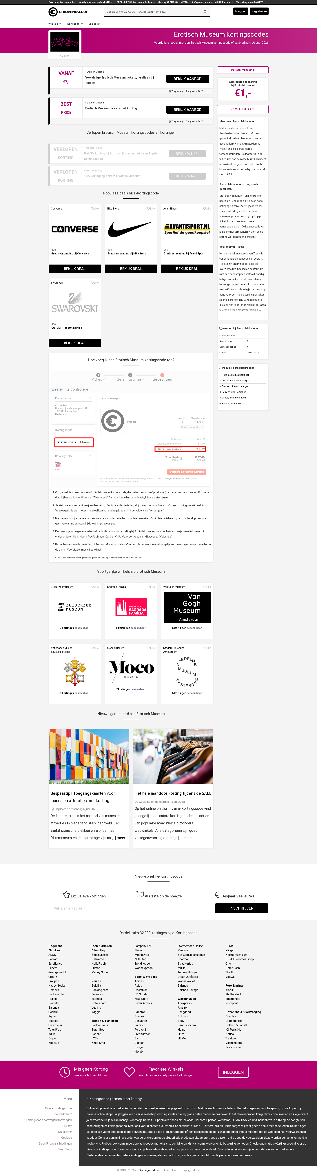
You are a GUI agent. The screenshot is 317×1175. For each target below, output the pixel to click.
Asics (138, 985)
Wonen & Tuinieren (105, 1021)
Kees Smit (98, 1043)
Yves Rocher (233, 1047)
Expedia (97, 999)
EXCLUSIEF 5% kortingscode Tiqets (136, 2)
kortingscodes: (68, 2)
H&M (181, 1034)
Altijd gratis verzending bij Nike (96, 2)
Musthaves (142, 955)
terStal (182, 968)
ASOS (52, 955)
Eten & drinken (102, 946)
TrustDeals (65, 1149)
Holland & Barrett (236, 1025)
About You (54, 950)
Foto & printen (235, 985)
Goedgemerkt (57, 972)
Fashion (140, 1012)
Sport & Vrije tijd (146, 977)
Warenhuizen (187, 999)
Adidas (139, 981)
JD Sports (141, 994)
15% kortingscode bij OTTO (248, 2)
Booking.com (100, 990)
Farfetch (140, 1025)
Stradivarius (185, 963)
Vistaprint (231, 1003)
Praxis (52, 999)
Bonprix (139, 1016)
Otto (228, 963)
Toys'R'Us (54, 1029)
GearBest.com (187, 1025)
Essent (96, 1034)
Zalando (183, 985)
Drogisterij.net (234, 1021)
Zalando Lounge (188, 990)
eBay (181, 1021)
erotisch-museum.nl (242, 69)
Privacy (67, 1126)
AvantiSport (170, 208)
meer (121, 838)
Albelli (229, 990)
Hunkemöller (56, 994)
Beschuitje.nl (100, 955)
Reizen (96, 981)
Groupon (53, 981)
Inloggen (240, 11)
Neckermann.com (236, 955)
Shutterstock (233, 994)
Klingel (139, 1047)
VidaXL (230, 977)
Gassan (139, 1043)
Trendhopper (143, 963)
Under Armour (143, 1003)
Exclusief (94, 23)
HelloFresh (99, 963)
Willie (52, 1034)
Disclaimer (65, 1132)
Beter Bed (98, 1029)
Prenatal (53, 1003)
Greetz (52, 977)
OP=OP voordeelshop (239, 959)
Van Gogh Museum (174, 586)
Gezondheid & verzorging (243, 1012)
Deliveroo (98, 959)
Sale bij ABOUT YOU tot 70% (173, 2)
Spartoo (183, 959)
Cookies (66, 1137)
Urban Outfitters (188, 977)
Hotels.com (99, 1003)
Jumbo (96, 968)
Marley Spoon (100, 972)
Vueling (96, 1007)
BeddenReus (100, 1025)
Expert (52, 968)
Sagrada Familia (116, 586)
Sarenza (53, 1007)
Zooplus (53, 1043)
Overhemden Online (190, 946)
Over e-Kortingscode (58, 1108)
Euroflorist (55, 963)
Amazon (183, 1007)
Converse (56, 208)
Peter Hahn (232, 968)
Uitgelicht (55, 946)
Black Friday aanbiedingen (55, 1143)
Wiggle (96, 1012)
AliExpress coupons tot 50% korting (211, 2)
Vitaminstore (233, 1043)
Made (138, 950)
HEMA (182, 1038)
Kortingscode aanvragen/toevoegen (49, 1120)
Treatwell (231, 1038)
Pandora (183, 950)
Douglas (230, 1016)
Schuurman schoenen (191, 955)
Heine (181, 1029)
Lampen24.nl (143, 946)
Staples (53, 1021)
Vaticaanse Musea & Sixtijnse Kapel (61, 649)
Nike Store (113, 208)
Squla (52, 1016)
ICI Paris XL (233, 1029)
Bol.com (183, 1016)
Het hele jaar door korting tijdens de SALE (173, 793)
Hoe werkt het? (62, 1114)
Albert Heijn (99, 950)
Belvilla (96, 985)
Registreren (259, 11)
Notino (229, 1034)
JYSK (95, 1038)
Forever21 (141, 1029)
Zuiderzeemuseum (62, 586)
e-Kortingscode (146, 1170)
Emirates (97, 994)
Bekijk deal (75, 269)
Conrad (52, 959)
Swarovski (57, 282)
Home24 (53, 990)
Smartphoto (232, 999)
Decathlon (141, 990)
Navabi (139, 1051)
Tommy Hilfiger (187, 972)
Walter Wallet (186, 981)
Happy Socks (56, 985)
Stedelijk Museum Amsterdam (173, 649)
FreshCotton (142, 1034)
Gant (137, 1038)
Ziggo (52, 1038)
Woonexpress (144, 968)
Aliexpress (185, 1003)
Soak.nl (53, 1012)
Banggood (184, 1012)
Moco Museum (115, 647)
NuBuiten (140, 959)
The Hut (230, 972)
